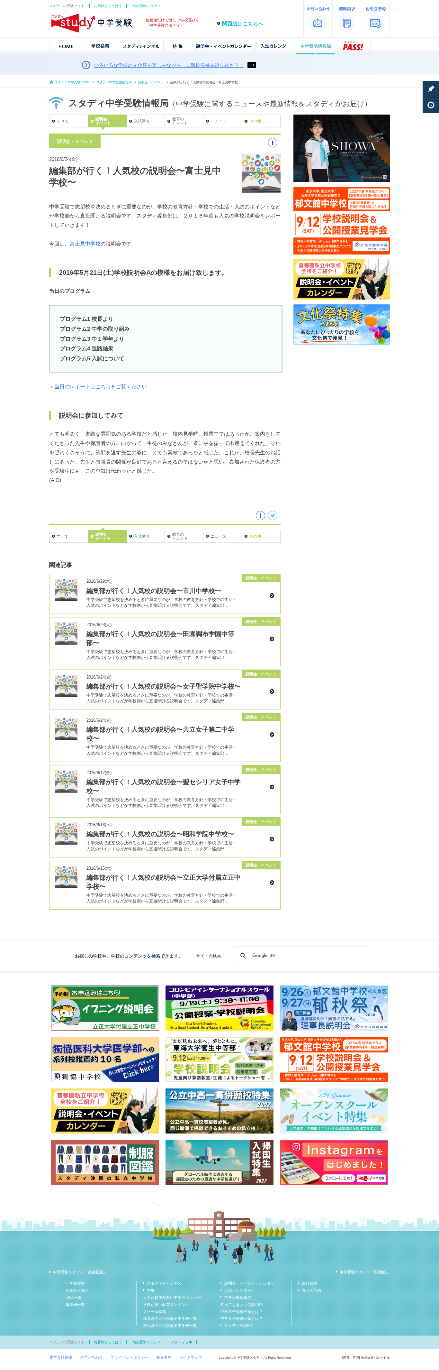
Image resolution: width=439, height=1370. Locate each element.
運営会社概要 (60, 1357)
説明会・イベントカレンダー (249, 1283)
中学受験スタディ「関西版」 (365, 1272)
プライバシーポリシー (129, 1357)
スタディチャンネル (164, 1283)
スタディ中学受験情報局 (114, 82)
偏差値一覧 (75, 1304)
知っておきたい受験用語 (241, 1304)
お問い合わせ (91, 1357)
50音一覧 (74, 1297)
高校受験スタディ (146, 6)
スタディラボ (181, 1342)
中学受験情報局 (237, 1297)
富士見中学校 (85, 243)
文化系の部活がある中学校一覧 (170, 1325)
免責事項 (164, 1357)
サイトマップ (190, 1357)
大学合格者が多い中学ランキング (172, 1297)
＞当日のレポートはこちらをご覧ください (98, 386)
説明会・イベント (151, 82)
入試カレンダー (237, 1290)
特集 (151, 1290)
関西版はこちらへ (242, 23)
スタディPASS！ (239, 1325)
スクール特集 (154, 1312)
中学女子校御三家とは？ (241, 1318)
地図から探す (77, 1290)
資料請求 (309, 1283)
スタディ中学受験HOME (72, 82)
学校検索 (77, 1283)
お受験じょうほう (108, 6)
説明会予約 (311, 1290)
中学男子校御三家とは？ (241, 1312)
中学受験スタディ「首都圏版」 (80, 1272)
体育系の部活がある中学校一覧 (170, 1318)
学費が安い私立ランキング (166, 1304)
